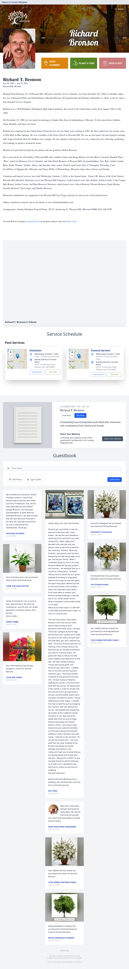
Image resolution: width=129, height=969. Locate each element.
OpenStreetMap (67, 962)
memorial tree (33, 221)
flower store (71, 221)
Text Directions (37, 372)
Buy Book (80, 415)
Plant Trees (53, 372)
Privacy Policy (57, 958)
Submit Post (115, 479)
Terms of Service (71, 958)
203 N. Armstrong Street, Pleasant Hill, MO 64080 (44, 365)
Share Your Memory (112, 439)
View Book (66, 415)
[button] (17, 356)
